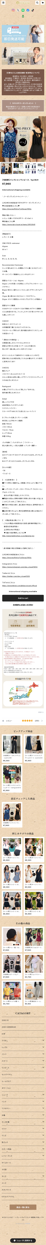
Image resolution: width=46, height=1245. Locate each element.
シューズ (5, 1095)
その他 (4, 1169)
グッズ (4, 1135)
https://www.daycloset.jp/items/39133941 (18, 224)
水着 (3, 1115)
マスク (4, 1129)
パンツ (4, 1054)
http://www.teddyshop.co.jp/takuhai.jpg (18, 536)
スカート (5, 1061)
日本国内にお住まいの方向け (23, 605)
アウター (5, 1041)
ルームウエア (6, 1081)
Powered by (20, 1223)
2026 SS (5, 1020)
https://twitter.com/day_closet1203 (16, 576)
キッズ (4, 1176)
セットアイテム (7, 1074)
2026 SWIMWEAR (9, 1027)
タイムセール (6, 1163)
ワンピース (5, 1068)
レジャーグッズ (7, 1156)
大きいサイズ (6, 1190)
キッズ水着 (5, 1122)
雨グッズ (5, 1142)
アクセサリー (6, 1108)
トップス (4, 1047)
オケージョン (6, 1088)
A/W (3, 1034)
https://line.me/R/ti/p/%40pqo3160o (16, 209)
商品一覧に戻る (23, 1207)
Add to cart (23, 598)
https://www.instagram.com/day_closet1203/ (20, 567)
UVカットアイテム (8, 1197)
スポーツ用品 (6, 1149)
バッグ (4, 1102)
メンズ (4, 1183)
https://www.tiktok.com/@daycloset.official (19, 586)
